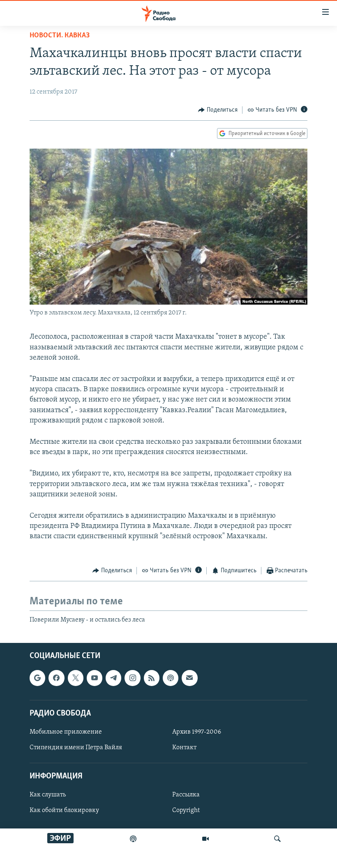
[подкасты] (133, 838)
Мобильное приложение (66, 732)
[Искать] (277, 838)
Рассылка (186, 795)
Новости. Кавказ (60, 35)
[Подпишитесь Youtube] (94, 678)
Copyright (186, 811)
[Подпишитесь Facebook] (56, 678)
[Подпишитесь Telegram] (113, 678)
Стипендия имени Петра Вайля (76, 747)
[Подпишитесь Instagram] (132, 678)
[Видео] (205, 838)
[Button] (218, 110)
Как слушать (48, 795)
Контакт (184, 747)
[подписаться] (189, 678)
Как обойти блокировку (64, 811)
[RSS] (151, 678)
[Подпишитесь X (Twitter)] (75, 678)
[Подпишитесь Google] (37, 678)
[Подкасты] (170, 678)
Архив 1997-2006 (196, 732)
